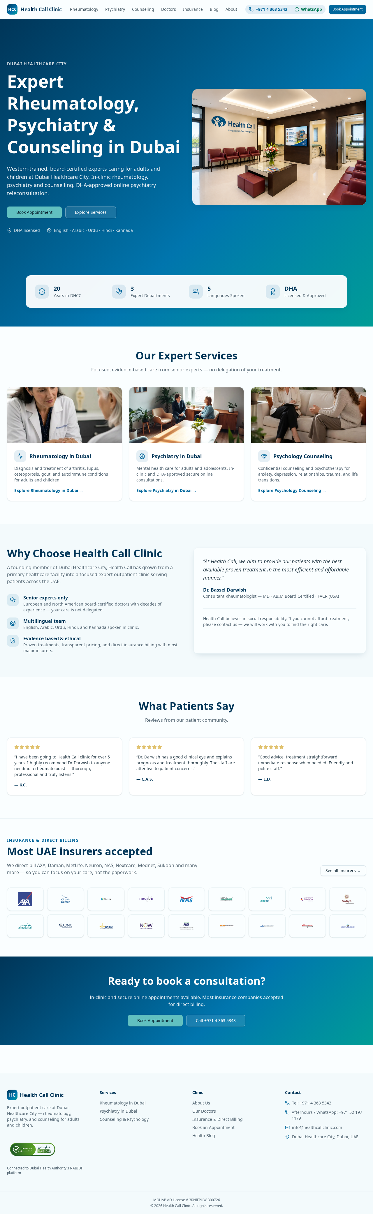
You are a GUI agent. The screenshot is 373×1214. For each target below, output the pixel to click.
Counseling (143, 9)
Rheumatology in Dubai (123, 1103)
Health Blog (203, 1135)
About (231, 9)
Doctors (168, 9)
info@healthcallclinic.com (317, 1127)
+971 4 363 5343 (271, 9)
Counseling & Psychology (124, 1119)
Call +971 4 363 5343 (216, 1020)
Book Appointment (347, 9)
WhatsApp (311, 9)
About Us (201, 1103)
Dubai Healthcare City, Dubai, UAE (325, 1136)
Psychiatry (115, 9)
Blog (214, 9)
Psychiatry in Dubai (118, 1111)
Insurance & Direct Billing (217, 1119)
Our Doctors (204, 1111)
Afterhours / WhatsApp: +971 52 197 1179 (327, 1115)
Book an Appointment (213, 1127)
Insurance (193, 9)
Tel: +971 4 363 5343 (311, 1103)
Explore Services (91, 212)
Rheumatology (84, 9)
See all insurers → (343, 870)
